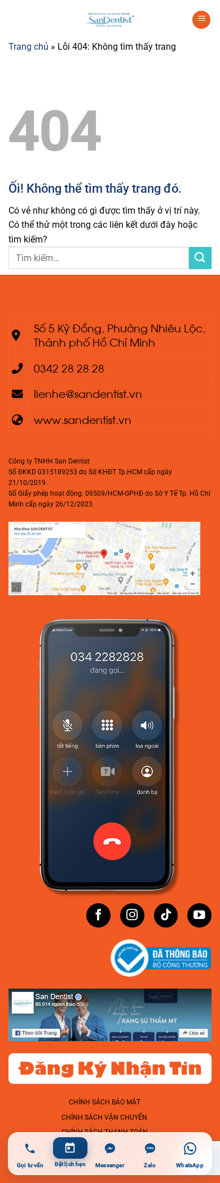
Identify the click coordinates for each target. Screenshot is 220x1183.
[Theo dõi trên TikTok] (166, 915)
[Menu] (201, 20)
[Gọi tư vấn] (30, 1148)
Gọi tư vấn (30, 1165)
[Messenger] (110, 1148)
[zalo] (150, 1148)
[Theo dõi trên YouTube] (199, 915)
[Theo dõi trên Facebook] (98, 915)
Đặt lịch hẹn (70, 1164)
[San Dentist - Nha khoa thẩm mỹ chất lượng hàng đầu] (110, 20)
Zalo (150, 1165)
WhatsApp (190, 1165)
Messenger (110, 1165)
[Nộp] (200, 258)
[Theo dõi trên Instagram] (132, 915)
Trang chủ (28, 46)
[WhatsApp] (190, 1148)
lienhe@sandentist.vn (88, 393)
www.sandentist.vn (82, 419)
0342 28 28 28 (69, 367)
